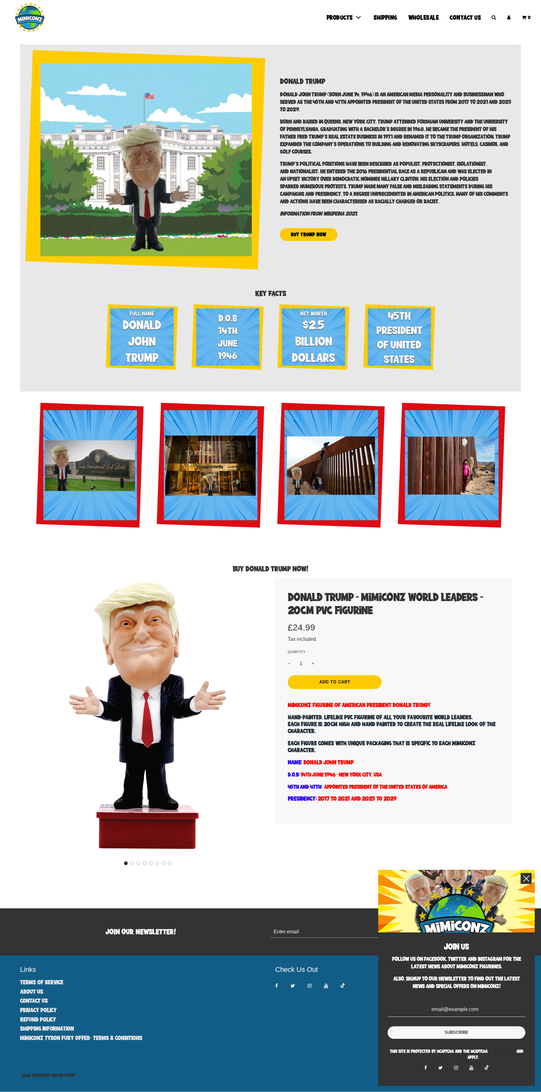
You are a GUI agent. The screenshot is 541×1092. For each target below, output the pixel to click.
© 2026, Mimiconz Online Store (47, 1075)
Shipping (385, 17)
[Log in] (509, 17)
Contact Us (465, 17)
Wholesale (423, 17)
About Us (31, 991)
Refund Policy (38, 1019)
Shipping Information (47, 1028)
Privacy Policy (38, 1010)
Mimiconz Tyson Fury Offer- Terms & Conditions (81, 1038)
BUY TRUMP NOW (309, 234)
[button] (126, 863)
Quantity (296, 652)
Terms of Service (41, 982)
